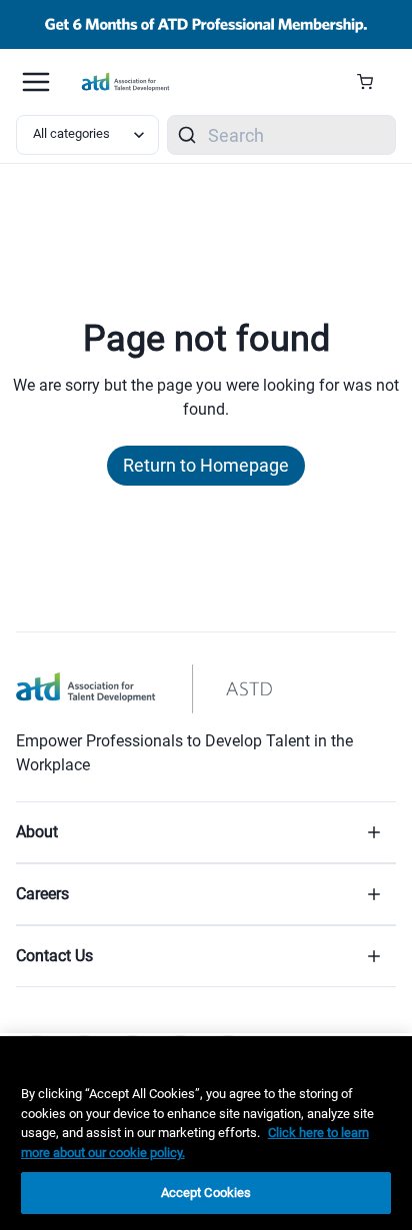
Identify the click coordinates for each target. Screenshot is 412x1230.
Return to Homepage (206, 465)
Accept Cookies (206, 1192)
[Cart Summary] (372, 82)
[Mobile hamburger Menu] (36, 82)
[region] (206, 1133)
